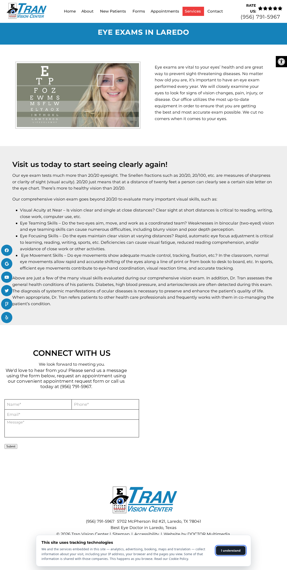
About (87, 11)
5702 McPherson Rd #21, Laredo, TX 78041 (159, 521)
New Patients (113, 11)
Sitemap (121, 534)
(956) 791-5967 (260, 16)
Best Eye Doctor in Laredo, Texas (143, 527)
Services (193, 11)
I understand (231, 550)
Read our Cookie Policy (171, 559)
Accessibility (146, 534)
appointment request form (73, 381)
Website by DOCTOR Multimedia (197, 534)
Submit (10, 446)
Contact (215, 11)
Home (70, 11)
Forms (139, 11)
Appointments (165, 11)
